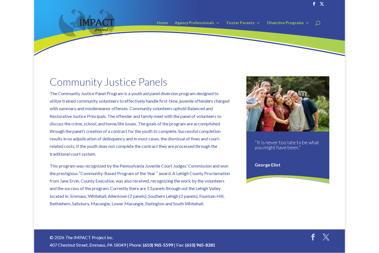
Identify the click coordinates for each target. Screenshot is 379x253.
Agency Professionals (194, 23)
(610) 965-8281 (200, 244)
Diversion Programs (285, 23)
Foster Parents (241, 23)
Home (162, 23)
